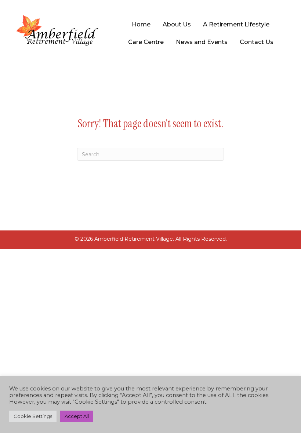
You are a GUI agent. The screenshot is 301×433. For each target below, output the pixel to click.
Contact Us (256, 42)
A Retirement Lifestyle (236, 24)
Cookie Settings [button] (33, 416)
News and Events (202, 42)
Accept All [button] (77, 416)
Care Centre (146, 42)
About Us (177, 24)
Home (141, 24)
